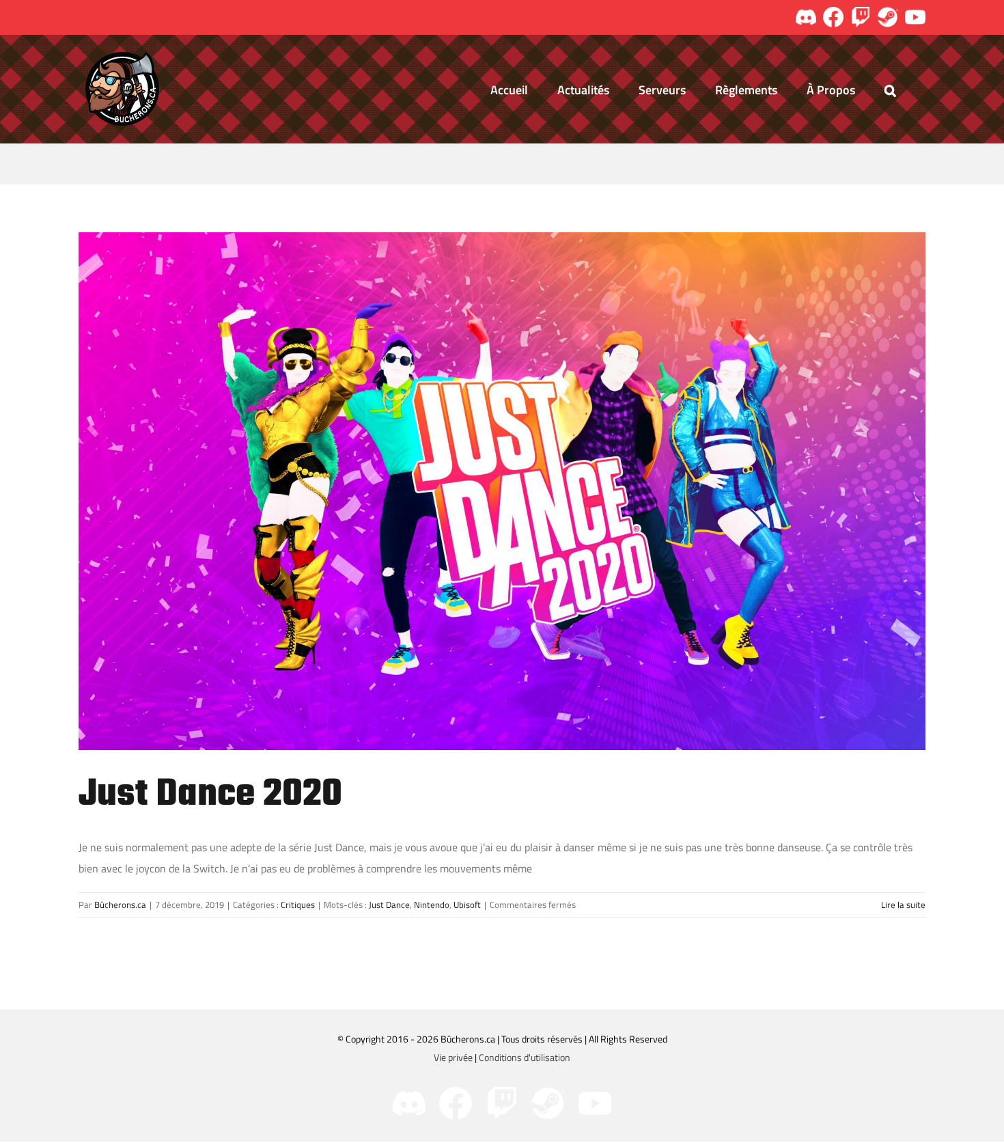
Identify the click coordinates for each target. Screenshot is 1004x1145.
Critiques (298, 904)
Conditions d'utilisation (524, 1057)
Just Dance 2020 (210, 795)
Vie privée (453, 1057)
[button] (890, 89)
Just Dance (389, 904)
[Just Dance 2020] (502, 491)
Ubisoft (467, 904)
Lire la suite (903, 904)
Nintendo (431, 904)
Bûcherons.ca (120, 904)
